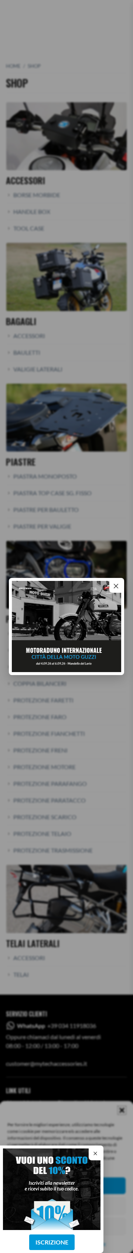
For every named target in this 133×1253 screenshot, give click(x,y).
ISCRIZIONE (51, 1242)
